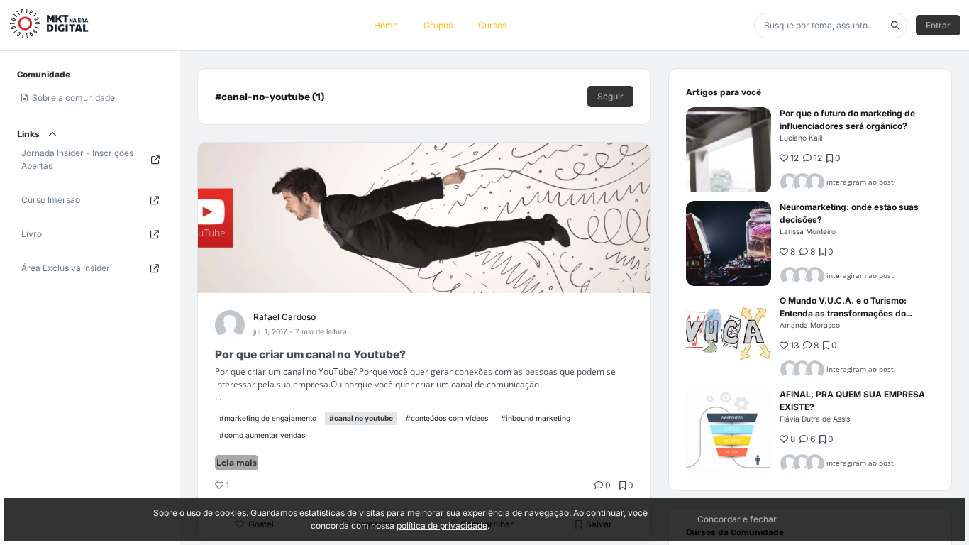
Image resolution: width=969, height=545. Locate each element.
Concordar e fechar (737, 519)
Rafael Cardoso (284, 317)
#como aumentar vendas (262, 435)
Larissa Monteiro (808, 231)
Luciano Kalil (801, 137)
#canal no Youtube (361, 418)
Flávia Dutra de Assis (815, 418)
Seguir (610, 96)
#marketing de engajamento (267, 418)
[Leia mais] (728, 149)
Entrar (938, 25)
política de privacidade (442, 525)
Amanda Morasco (810, 325)
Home (386, 25)
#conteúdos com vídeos (447, 418)
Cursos (492, 25)
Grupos (438, 25)
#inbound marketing (535, 418)
